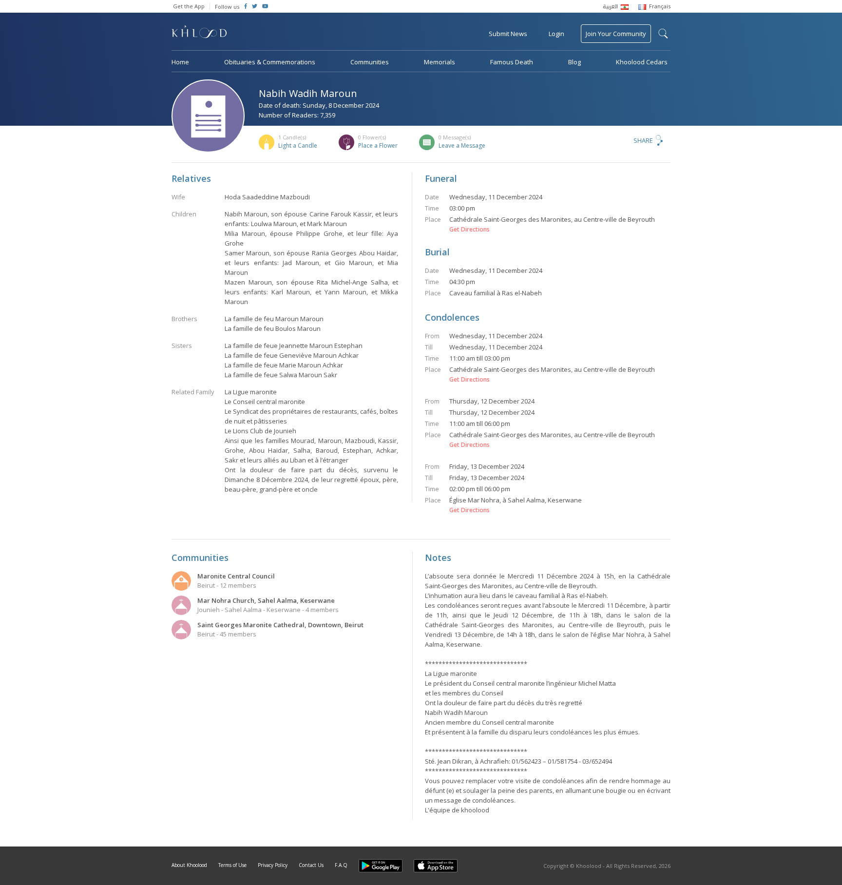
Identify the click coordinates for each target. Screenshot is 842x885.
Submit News (508, 33)
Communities (369, 62)
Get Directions (469, 229)
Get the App (189, 6)
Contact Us (311, 865)
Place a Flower (378, 145)
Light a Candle (297, 145)
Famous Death (511, 62)
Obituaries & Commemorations (269, 62)
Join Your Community (616, 33)
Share (643, 140)
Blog (574, 62)
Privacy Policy (272, 865)
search (663, 33)
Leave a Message (462, 145)
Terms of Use (232, 865)
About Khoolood (189, 865)
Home (180, 62)
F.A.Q (341, 865)
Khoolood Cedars (642, 62)
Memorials (439, 62)
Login (556, 33)
